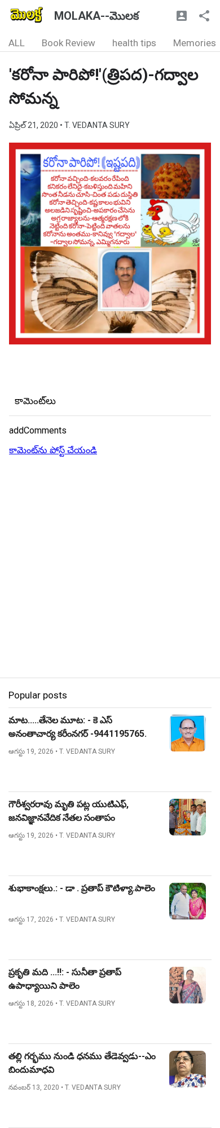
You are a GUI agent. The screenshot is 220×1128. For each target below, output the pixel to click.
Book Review (68, 42)
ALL (16, 42)
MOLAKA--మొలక (96, 16)
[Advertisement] (110, 568)
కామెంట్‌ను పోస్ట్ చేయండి (53, 450)
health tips (134, 42)
